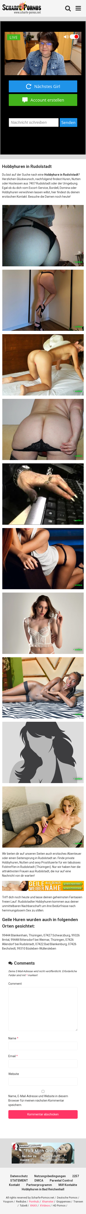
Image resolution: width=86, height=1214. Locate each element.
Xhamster (47, 1201)
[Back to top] (78, 1205)
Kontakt (14, 1185)
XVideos (45, 1205)
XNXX (33, 1205)
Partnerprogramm (39, 1185)
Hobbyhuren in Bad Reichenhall (43, 1189)
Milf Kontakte (67, 1185)
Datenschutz (19, 1176)
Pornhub (34, 1201)
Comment (15, 983)
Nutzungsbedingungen (50, 1176)
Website (13, 1074)
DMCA (38, 1180)
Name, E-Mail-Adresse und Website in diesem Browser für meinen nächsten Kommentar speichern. (38, 1100)
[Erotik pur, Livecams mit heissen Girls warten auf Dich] (43, 890)
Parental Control (61, 1180)
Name (13, 1038)
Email (13, 1056)
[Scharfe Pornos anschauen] (21, 8)
